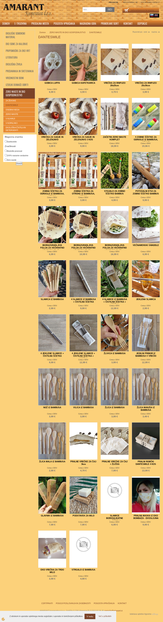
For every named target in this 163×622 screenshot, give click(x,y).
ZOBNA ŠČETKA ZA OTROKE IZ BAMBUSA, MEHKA (83, 193)
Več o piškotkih (105, 616)
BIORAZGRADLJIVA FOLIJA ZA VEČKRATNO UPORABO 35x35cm (83, 248)
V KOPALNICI (12, 123)
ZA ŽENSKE (11, 101)
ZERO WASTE (12, 114)
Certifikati (47, 603)
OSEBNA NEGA (12, 110)
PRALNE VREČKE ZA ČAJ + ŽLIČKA (115, 462)
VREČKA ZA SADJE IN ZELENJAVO (52, 138)
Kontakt (128, 23)
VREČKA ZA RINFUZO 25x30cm (146, 84)
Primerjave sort (110, 23)
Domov (6, 23)
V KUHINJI (10, 119)
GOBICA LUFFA (52, 83)
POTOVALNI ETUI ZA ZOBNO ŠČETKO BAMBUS (146, 192)
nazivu (154, 32)
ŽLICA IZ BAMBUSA (114, 407)
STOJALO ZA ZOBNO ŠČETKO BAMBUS (114, 192)
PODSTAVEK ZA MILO (83, 515)
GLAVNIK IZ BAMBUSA (52, 515)
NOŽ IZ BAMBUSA (52, 407)
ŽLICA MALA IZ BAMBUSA (52, 461)
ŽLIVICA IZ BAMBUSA (114, 353)
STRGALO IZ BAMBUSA (83, 570)
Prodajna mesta (40, 23)
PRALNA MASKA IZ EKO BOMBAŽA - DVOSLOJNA (145, 516)
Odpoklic (142, 23)
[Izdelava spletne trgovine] (155, 614)
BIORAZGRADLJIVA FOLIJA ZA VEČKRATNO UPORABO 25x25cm (52, 248)
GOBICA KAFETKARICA (83, 83)
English (156, 15)
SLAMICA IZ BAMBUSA (52, 299)
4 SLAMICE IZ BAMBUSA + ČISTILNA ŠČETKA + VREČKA (114, 302)
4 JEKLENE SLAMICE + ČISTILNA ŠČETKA (52, 354)
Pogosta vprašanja (64, 23)
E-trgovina (20, 23)
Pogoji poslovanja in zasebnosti (73, 603)
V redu (90, 616)
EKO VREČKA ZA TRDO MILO (52, 571)
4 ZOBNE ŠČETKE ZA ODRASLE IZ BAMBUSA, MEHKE (146, 139)
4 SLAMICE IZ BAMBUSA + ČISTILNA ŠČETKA (83, 300)
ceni (145, 32)
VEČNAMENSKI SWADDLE (146, 245)
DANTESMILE (12, 105)
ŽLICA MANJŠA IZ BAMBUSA (146, 408)
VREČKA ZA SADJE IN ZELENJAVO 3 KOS (83, 138)
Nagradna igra (88, 23)
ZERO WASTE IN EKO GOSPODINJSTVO (67, 32)
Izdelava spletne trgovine (140, 614)
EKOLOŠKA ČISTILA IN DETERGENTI (16, 128)
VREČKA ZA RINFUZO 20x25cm (114, 84)
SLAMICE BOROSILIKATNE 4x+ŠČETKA (114, 518)
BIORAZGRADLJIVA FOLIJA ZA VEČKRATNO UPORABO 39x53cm (115, 248)
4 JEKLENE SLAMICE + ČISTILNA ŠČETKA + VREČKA (83, 356)
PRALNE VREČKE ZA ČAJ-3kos (83, 462)
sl (152, 15)
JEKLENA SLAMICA (146, 299)
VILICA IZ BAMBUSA (83, 407)
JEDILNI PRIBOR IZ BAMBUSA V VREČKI (145, 354)
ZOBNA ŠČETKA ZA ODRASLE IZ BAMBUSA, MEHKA (52, 193)
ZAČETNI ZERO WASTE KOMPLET (114, 138)
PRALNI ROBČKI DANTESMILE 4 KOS (146, 462)
